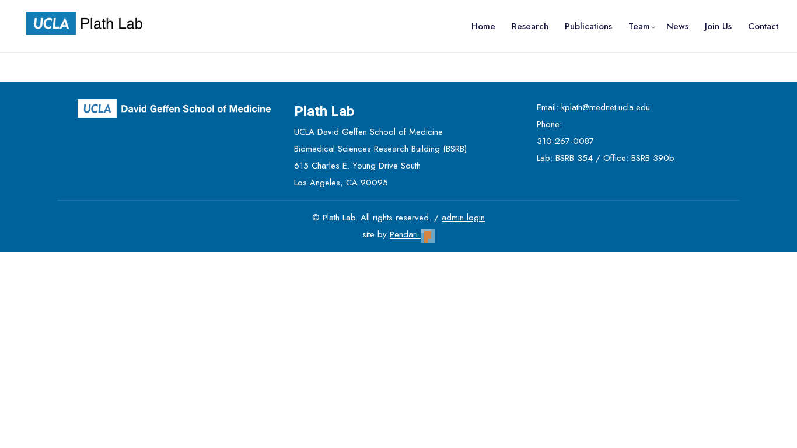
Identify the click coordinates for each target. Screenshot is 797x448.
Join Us (718, 26)
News (677, 26)
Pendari (405, 234)
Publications (588, 26)
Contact (763, 26)
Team (639, 26)
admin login (463, 217)
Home (483, 26)
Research (530, 26)
